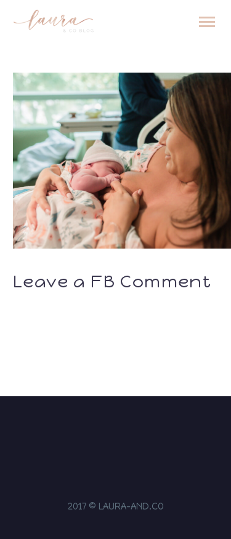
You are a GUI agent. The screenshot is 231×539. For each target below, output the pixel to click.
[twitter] (124, 432)
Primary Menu (207, 22)
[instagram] (92, 432)
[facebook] (108, 432)
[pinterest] (140, 432)
